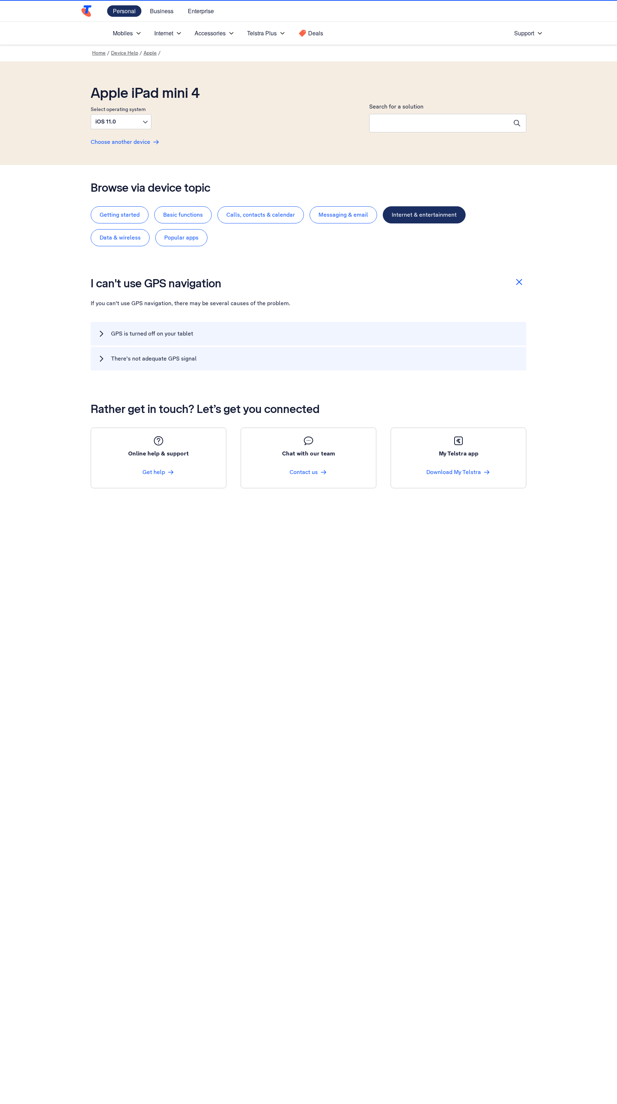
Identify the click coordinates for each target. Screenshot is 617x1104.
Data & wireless (120, 237)
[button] (121, 121)
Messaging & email (343, 214)
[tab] (120, 214)
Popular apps (181, 237)
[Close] (519, 282)
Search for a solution (396, 106)
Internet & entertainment (424, 214)
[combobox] (439, 123)
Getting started (120, 214)
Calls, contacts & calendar (260, 214)
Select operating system (118, 109)
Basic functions (183, 214)
